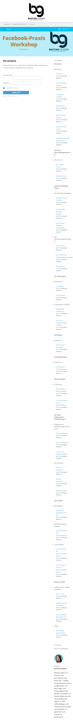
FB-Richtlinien (60, 106)
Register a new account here (10, 96)
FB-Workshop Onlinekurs (19, 24)
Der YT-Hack (60, 594)
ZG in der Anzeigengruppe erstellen (61, 323)
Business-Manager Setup (61, 187)
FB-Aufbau (59, 74)
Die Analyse (58, 500)
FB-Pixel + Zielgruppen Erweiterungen (60, 417)
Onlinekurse (7, 24)
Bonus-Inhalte (59, 582)
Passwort (6, 83)
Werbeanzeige (59, 379)
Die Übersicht (60, 266)
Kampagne (58, 335)
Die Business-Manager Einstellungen (60, 225)
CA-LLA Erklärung (62, 433)
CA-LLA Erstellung (62, 443)
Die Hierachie (60, 246)
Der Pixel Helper (61, 491)
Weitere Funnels (61, 176)
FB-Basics (58, 64)
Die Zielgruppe (60, 276)
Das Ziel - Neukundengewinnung (62, 152)
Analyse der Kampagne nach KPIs (61, 512)
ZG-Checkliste (60, 295)
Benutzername (7, 76)
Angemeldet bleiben (12, 88)
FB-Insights (60, 286)
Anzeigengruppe (60, 357)
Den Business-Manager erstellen (61, 211)
